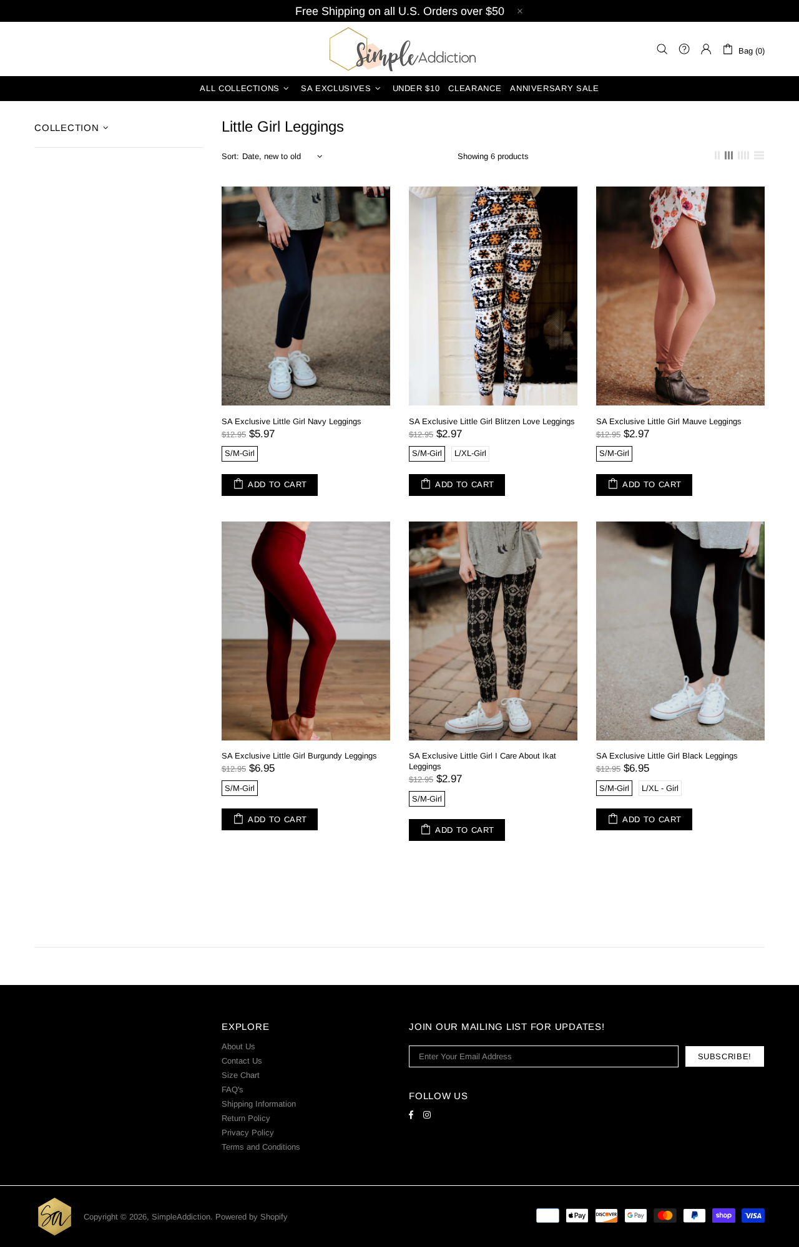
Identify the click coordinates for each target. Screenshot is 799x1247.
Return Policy (246, 1118)
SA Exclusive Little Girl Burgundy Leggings (299, 755)
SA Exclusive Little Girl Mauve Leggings (669, 421)
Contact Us (242, 1060)
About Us (238, 1046)
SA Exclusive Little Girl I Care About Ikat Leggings (482, 761)
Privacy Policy (248, 1132)
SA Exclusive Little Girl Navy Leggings (291, 421)
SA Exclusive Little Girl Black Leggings (667, 755)
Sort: (230, 156)
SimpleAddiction (399, 49)
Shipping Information (259, 1104)
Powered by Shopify (251, 1216)
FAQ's (232, 1089)
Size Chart (241, 1075)
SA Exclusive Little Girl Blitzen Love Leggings (492, 421)
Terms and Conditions (261, 1147)
